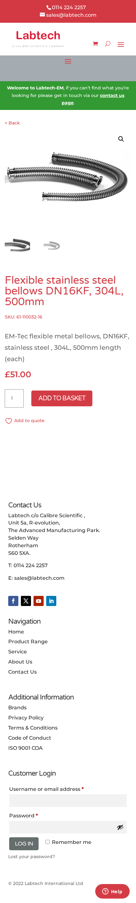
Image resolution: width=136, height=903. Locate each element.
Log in (24, 843)
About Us (20, 662)
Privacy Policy (26, 718)
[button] (121, 139)
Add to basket (61, 398)
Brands (17, 708)
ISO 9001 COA (25, 748)
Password (23, 816)
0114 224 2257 (31, 565)
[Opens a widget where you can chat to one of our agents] (112, 892)
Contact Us (22, 672)
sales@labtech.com (39, 578)
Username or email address (46, 789)
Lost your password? (31, 856)
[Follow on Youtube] (39, 601)
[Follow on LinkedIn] (51, 601)
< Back (12, 123)
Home (16, 632)
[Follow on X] (26, 601)
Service (17, 652)
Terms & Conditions (33, 728)
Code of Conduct (29, 738)
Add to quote (29, 420)
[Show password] (120, 827)
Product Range (28, 642)
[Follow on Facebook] (13, 601)
